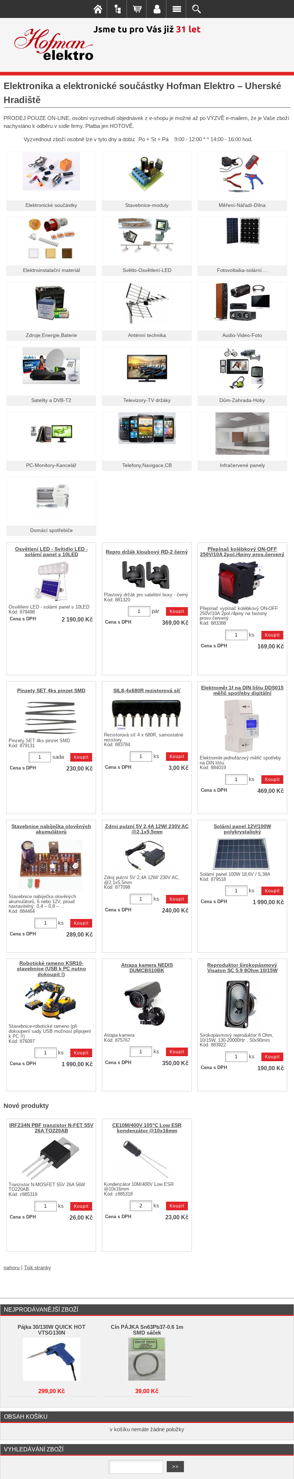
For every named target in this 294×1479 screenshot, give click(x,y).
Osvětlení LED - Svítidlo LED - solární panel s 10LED (51, 551)
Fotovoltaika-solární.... (242, 270)
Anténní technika (147, 335)
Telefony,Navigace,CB (147, 465)
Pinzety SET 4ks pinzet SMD (51, 690)
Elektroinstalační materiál (51, 270)
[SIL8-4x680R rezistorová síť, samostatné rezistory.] (146, 714)
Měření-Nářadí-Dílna (242, 205)
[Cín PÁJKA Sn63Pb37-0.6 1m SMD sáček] (147, 1359)
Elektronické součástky (51, 205)
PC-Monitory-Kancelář (51, 465)
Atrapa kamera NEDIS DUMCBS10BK (147, 967)
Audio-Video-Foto (242, 335)
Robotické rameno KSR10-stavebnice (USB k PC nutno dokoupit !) (51, 969)
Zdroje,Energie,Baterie (51, 335)
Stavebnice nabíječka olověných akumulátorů (51, 829)
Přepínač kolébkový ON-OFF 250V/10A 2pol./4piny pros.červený (242, 551)
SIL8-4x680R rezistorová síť (147, 690)
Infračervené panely (242, 465)
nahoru (12, 1267)
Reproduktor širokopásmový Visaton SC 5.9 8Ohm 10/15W (242, 967)
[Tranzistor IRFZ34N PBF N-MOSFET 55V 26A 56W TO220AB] (50, 1158)
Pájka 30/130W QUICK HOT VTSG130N (51, 1330)
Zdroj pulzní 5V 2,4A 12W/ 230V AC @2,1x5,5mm (147, 829)
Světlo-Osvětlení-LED (147, 270)
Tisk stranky (37, 1267)
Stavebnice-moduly (147, 205)
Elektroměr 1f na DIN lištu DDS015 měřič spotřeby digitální (242, 690)
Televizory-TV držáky (147, 400)
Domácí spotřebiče (51, 530)
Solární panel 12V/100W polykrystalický (242, 829)
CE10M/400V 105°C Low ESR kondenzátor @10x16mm (146, 1128)
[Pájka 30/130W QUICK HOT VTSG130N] (52, 1359)
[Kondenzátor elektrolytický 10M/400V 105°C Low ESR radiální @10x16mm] (146, 1158)
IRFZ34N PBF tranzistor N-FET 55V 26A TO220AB (51, 1128)
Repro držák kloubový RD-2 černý (147, 552)
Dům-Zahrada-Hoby (242, 400)
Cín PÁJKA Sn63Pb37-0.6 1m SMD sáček (147, 1330)
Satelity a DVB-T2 (51, 400)
